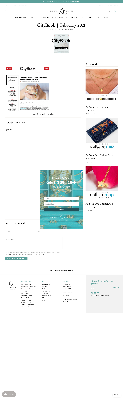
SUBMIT (61, 209)
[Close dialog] (81, 171)
